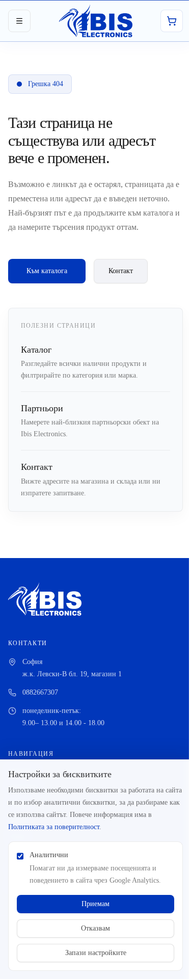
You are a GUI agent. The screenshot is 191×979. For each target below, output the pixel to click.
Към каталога (46, 271)
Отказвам (95, 928)
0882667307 (40, 692)
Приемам (95, 904)
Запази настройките (95, 953)
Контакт (120, 271)
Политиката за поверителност (53, 827)
